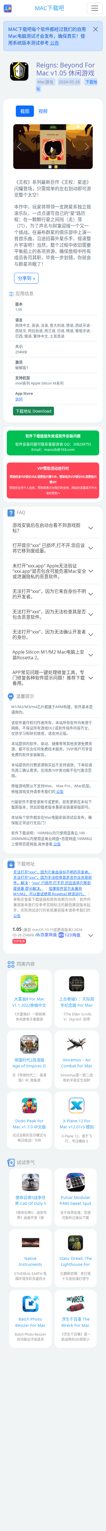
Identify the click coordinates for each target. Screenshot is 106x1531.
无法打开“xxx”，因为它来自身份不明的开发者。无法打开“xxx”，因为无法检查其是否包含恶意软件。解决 (52, 877)
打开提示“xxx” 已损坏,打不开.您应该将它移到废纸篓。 (48, 548)
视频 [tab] (42, 111)
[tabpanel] (53, 147)
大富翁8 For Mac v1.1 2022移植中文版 (29, 1004)
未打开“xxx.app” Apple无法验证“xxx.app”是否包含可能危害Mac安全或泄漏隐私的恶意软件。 (49, 571)
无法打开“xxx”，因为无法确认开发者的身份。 (49, 634)
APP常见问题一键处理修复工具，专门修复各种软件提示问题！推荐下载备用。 (48, 677)
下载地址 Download (33, 411)
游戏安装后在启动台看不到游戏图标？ (46, 528)
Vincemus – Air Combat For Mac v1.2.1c (76, 1065)
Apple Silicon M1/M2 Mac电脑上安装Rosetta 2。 (48, 654)
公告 (54, 43)
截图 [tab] (24, 111)
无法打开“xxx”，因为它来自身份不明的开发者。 (49, 594)
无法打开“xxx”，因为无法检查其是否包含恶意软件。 (49, 614)
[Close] (95, 29)
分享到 (25, 278)
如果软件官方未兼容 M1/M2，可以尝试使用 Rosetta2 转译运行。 (49, 891)
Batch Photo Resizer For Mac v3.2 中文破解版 (30, 1325)
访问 (19, 399)
